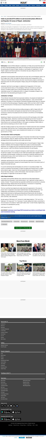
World (13, 5)
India (10, 5)
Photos (33, 5)
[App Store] (16, 412)
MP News (3, 387)
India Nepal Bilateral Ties (6, 221)
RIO (33, 425)
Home (2, 5)
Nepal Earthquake (39, 221)
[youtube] (11, 406)
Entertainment (23, 5)
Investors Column (4, 332)
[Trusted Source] (11, 62)
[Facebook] (2, 406)
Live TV (2, 335)
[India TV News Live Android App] (6, 412)
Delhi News (3, 382)
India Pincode (3, 346)
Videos (6, 5)
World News (3, 355)
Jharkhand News (4, 385)
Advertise (3, 327)
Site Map (10, 425)
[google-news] (17, 406)
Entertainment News (5, 360)
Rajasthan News (26, 382)
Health (42, 5)
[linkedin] (14, 406)
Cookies (3, 436)
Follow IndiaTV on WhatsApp (22, 227)
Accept (21, 437)
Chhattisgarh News (4, 393)
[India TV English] (24, 3)
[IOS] (39, 0)
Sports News (3, 361)
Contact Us (3, 323)
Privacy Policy (23, 425)
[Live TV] (44, 2)
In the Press (3, 330)
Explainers (3, 365)
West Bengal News (26, 385)
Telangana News (26, 383)
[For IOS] (16, 419)
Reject (28, 437)
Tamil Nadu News (4, 390)
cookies (15, 437)
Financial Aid (16, 221)
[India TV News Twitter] (43, 0)
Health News (3, 368)
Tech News (3, 363)
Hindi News (3, 334)
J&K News (3, 397)
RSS (37, 425)
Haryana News (4, 383)
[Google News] (4, 62)
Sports (17, 5)
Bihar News (3, 380)
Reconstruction (24, 221)
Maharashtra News (26, 380)
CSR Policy (29, 425)
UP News (2, 392)
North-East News (4, 388)
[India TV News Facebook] (42, 0)
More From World (23, 241)
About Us (2, 325)
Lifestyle (38, 5)
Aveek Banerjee (8, 23)
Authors (2, 337)
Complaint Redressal (5, 328)
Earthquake (31, 221)
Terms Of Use (16, 425)
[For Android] (6, 419)
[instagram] (8, 406)
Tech (29, 5)
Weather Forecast (4, 345)
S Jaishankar (4, 224)
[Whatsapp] (41, 62)
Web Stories (3, 339)
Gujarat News (3, 395)
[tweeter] (5, 406)
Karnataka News (4, 398)
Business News (4, 367)
